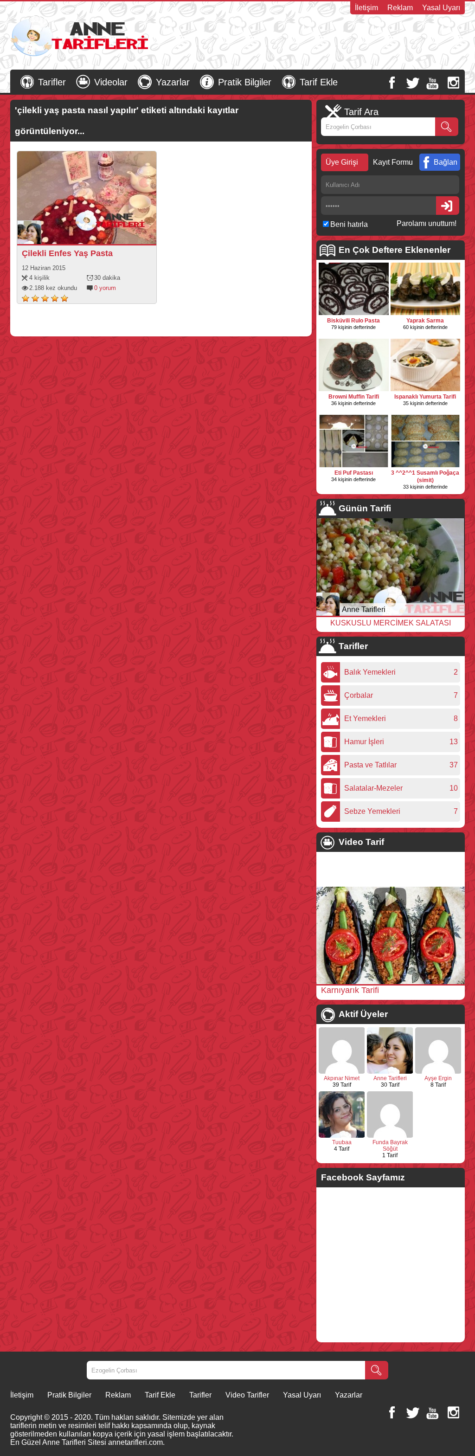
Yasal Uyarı (441, 8)
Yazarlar (173, 82)
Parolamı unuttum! (426, 223)
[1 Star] (25, 298)
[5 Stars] (64, 298)
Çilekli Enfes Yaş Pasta (67, 253)
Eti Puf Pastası (353, 473)
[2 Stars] (35, 298)
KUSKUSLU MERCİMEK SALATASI (390, 623)
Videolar (111, 82)
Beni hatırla (349, 224)
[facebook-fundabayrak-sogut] (390, 1136)
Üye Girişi (342, 162)
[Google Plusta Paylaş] (110, 234)
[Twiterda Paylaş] (97, 234)
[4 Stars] (54, 298)
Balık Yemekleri (372, 672)
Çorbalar (361, 695)
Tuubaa (342, 1142)
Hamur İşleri (366, 742)
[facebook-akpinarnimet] (342, 1072)
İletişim (366, 8)
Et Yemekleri (367, 718)
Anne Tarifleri (363, 609)
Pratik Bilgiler (244, 82)
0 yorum (105, 287)
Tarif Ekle (319, 82)
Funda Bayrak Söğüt (390, 1145)
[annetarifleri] (390, 1072)
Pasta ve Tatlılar (372, 765)
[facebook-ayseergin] (438, 1072)
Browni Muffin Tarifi (353, 396)
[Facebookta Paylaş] (84, 234)
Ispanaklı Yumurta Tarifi (425, 396)
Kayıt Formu (393, 162)
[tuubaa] (342, 1136)
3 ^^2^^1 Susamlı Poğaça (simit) (425, 476)
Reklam (400, 8)
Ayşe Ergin (438, 1078)
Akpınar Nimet (341, 1078)
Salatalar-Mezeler (375, 788)
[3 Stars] (45, 298)
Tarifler (52, 82)
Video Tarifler (247, 1395)
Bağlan (445, 162)
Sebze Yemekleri (374, 811)
